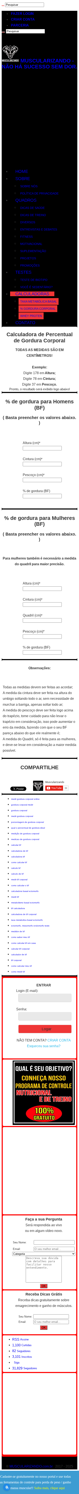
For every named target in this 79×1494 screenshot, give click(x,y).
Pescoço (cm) (33, 475)
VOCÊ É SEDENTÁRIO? (36, 287)
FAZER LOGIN (22, 13)
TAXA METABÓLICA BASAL (38, 301)
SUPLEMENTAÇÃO (33, 251)
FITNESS (26, 236)
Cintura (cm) (32, 459)
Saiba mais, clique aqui (49, 1488)
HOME (21, 171)
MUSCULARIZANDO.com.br (31, 1466)
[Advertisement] (39, 118)
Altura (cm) (31, 443)
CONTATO (25, 322)
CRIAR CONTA (23, 19)
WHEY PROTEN (31, 316)
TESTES (23, 272)
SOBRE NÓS (28, 186)
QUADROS (25, 200)
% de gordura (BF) (36, 491)
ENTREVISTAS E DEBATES (38, 229)
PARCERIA (20, 25)
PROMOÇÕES (30, 265)
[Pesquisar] (3, 32)
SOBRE (22, 178)
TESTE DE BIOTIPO (33, 280)
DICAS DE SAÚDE (32, 208)
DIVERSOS (27, 222)
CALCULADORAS (32, 294)
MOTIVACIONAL (31, 244)
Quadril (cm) (32, 615)
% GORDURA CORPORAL (38, 308)
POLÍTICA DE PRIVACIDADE (39, 193)
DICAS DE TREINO (33, 215)
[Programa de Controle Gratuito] (44, 1124)
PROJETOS (28, 258)
